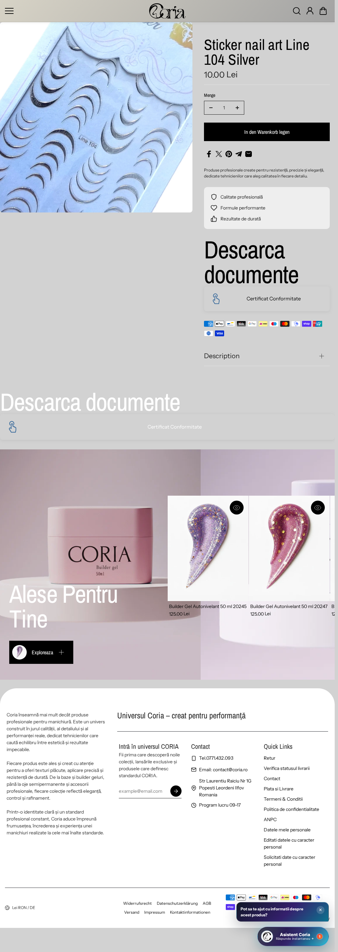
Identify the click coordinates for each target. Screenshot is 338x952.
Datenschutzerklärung (177, 903)
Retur (269, 758)
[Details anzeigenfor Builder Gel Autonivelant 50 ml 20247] (289, 548)
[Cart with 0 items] (323, 11)
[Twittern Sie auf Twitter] (219, 154)
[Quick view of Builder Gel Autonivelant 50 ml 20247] (318, 507)
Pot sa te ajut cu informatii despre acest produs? (272, 911)
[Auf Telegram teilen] (239, 154)
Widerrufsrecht (137, 903)
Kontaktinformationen (190, 912)
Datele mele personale (287, 830)
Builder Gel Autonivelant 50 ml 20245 (208, 606)
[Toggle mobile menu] (75, 11)
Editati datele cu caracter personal (289, 843)
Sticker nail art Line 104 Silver (257, 52)
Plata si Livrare (278, 789)
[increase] (237, 107)
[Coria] (167, 11)
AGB (207, 903)
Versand (131, 912)
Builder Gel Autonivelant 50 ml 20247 (288, 606)
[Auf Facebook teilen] (209, 154)
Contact (272, 778)
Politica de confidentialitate (291, 809)
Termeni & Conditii (283, 799)
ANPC (270, 819)
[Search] (296, 11)
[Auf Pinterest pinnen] (229, 154)
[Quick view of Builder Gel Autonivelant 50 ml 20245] (237, 507)
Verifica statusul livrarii (287, 768)
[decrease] (211, 107)
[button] (323, 11)
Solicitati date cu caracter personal (289, 860)
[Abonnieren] (175, 791)
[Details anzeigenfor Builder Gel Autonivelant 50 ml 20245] (208, 548)
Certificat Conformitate (274, 298)
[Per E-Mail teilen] (249, 154)
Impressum (154, 912)
